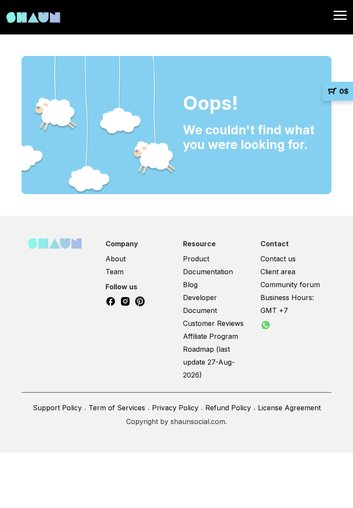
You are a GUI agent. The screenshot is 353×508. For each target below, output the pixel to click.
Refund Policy (228, 407)
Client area (277, 271)
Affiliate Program (210, 336)
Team (114, 271)
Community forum (290, 284)
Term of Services (117, 407)
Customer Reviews (213, 323)
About (115, 258)
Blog (190, 284)
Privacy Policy (175, 407)
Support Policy (57, 407)
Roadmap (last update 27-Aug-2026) (209, 362)
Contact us (278, 258)
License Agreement (289, 407)
